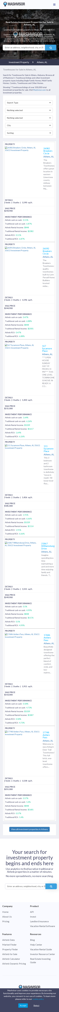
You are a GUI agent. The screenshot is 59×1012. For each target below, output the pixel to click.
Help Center (36, 944)
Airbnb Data (8, 939)
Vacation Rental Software (42, 926)
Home (5, 911)
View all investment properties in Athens (29, 829)
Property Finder (10, 949)
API (32, 911)
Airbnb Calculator (11, 958)
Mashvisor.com (39, 90)
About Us (7, 916)
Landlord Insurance (39, 921)
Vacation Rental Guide (41, 949)
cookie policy (38, 999)
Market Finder (9, 944)
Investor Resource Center (42, 954)
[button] (29, 102)
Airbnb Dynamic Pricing (14, 963)
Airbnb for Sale (9, 954)
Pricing (5, 921)
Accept (23, 1005)
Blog (32, 939)
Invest (33, 916)
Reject (36, 1005)
